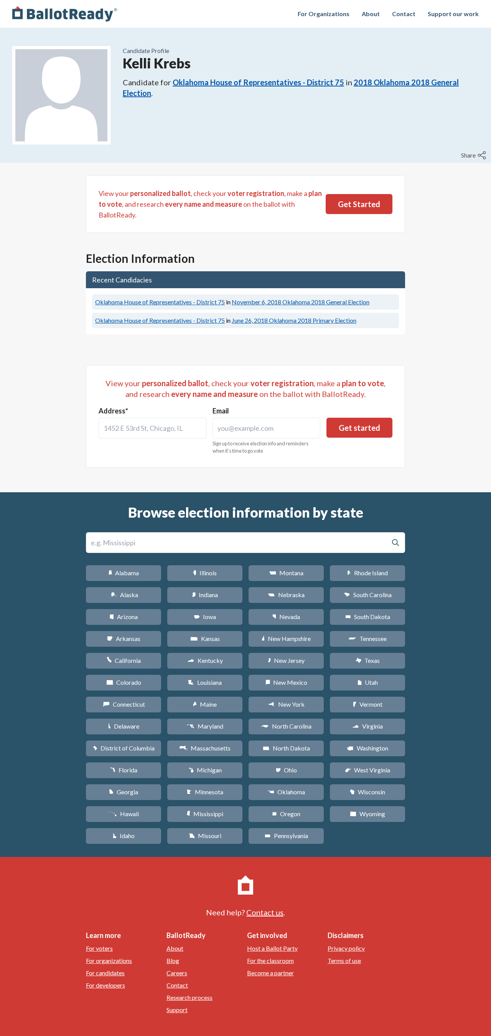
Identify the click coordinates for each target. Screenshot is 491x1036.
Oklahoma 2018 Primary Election (294, 320)
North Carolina (286, 726)
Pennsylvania (286, 835)
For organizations (109, 960)
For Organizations (323, 13)
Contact (403, 13)
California (124, 660)
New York (286, 704)
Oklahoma (286, 791)
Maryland (205, 726)
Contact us (264, 912)
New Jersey (286, 660)
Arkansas (123, 638)
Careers (176, 972)
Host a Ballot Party (272, 948)
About (371, 13)
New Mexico (286, 682)
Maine (205, 704)
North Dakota (286, 748)
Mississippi (204, 813)
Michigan (205, 770)
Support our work (453, 13)
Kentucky (205, 660)
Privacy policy (346, 948)
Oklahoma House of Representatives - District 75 (258, 82)
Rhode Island (367, 572)
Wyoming (367, 813)
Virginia (367, 726)
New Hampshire (286, 638)
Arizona (123, 616)
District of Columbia (124, 748)
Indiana (205, 594)
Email (221, 411)
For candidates (105, 972)
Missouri (205, 835)
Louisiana (205, 682)
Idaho (124, 835)
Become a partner (270, 972)
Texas (367, 660)
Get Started (359, 204)
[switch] (474, 155)
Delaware (123, 726)
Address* (113, 411)
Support (177, 1009)
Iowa (205, 616)
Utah (368, 682)
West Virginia (367, 770)
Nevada (286, 616)
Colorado (123, 682)
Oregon (286, 813)
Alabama (124, 572)
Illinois (205, 572)
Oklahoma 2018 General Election (300, 301)
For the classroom (270, 960)
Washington (367, 748)
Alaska (123, 594)
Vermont (367, 704)
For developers (105, 985)
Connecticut (123, 704)
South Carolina (368, 594)
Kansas (205, 638)
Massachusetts (205, 748)
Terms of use (344, 960)
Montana (286, 572)
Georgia (123, 791)
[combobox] (152, 428)
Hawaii (124, 813)
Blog (172, 960)
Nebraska (286, 594)
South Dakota (367, 616)
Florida (123, 770)
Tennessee (367, 638)
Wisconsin (367, 791)
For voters (99, 948)
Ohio (286, 770)
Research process (189, 997)
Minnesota (205, 791)
